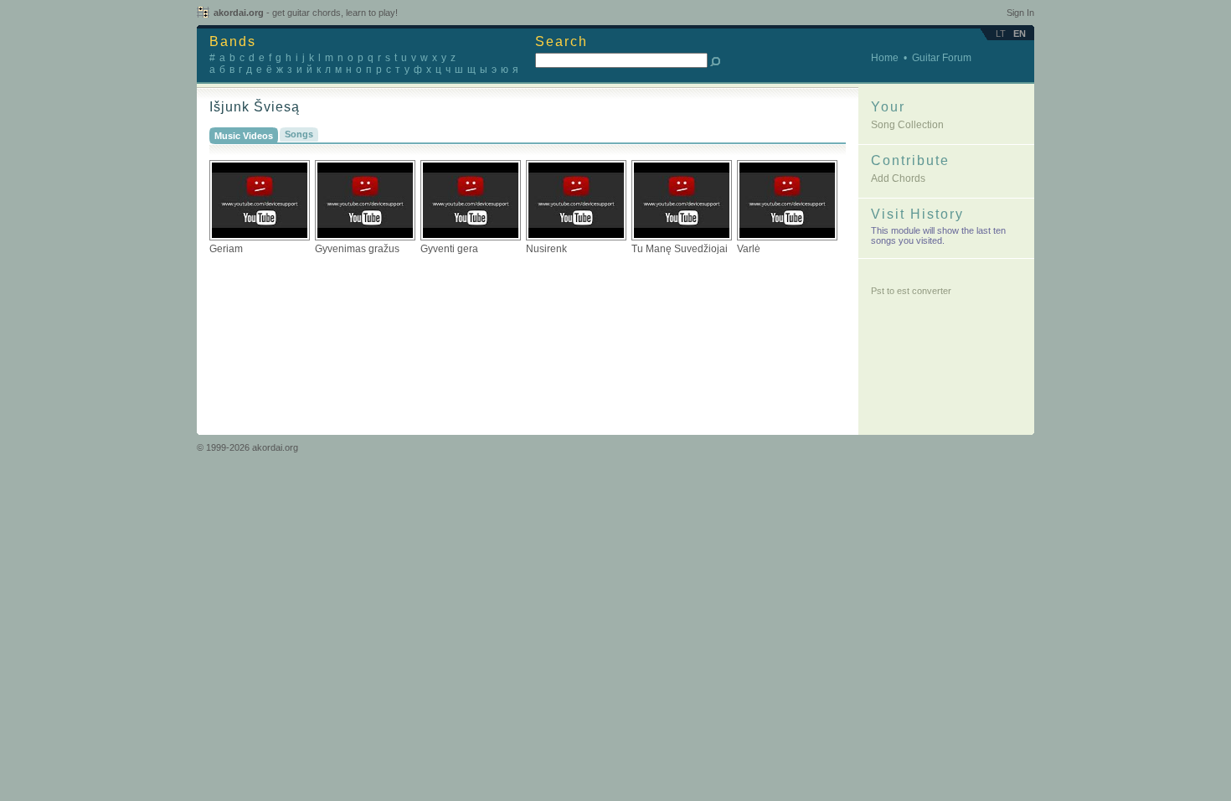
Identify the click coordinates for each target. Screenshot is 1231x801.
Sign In (1020, 13)
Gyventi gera (449, 249)
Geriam (226, 249)
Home (885, 58)
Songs (299, 134)
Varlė (748, 249)
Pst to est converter (911, 291)
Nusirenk (546, 249)
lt (1001, 33)
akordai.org (306, 13)
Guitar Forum (941, 58)
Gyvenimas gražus (357, 249)
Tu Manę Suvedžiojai (679, 249)
